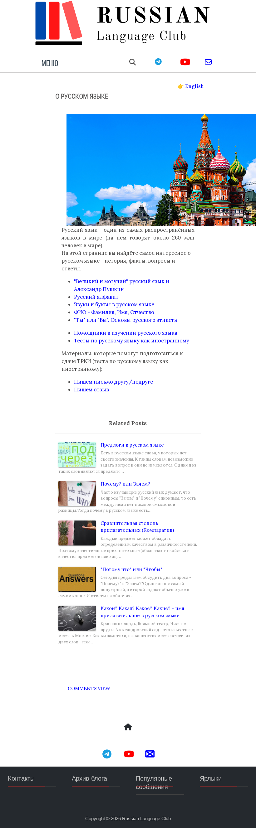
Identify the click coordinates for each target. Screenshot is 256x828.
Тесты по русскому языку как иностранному (131, 340)
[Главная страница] (128, 727)
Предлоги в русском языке (132, 445)
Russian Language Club (146, 818)
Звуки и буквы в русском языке (114, 304)
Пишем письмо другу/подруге (113, 381)
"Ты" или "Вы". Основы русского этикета (125, 320)
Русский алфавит (96, 296)
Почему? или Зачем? (125, 484)
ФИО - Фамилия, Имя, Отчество (114, 312)
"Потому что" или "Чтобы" (131, 569)
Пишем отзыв (91, 389)
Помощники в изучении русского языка (125, 332)
